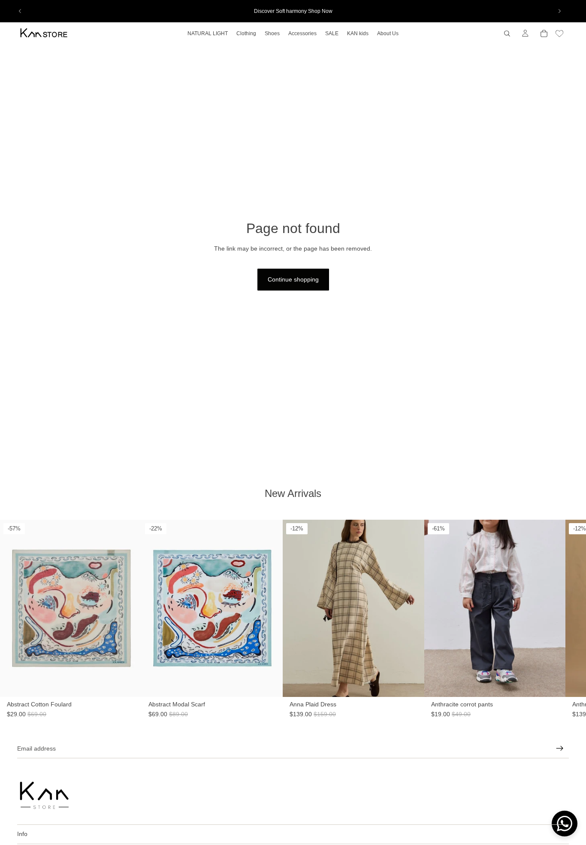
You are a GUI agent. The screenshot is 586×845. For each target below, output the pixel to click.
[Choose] (418, 705)
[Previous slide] (20, 11)
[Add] (128, 705)
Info (22, 833)
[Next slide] (559, 11)
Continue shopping (293, 279)
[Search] (507, 33)
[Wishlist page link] (559, 33)
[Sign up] (560, 748)
